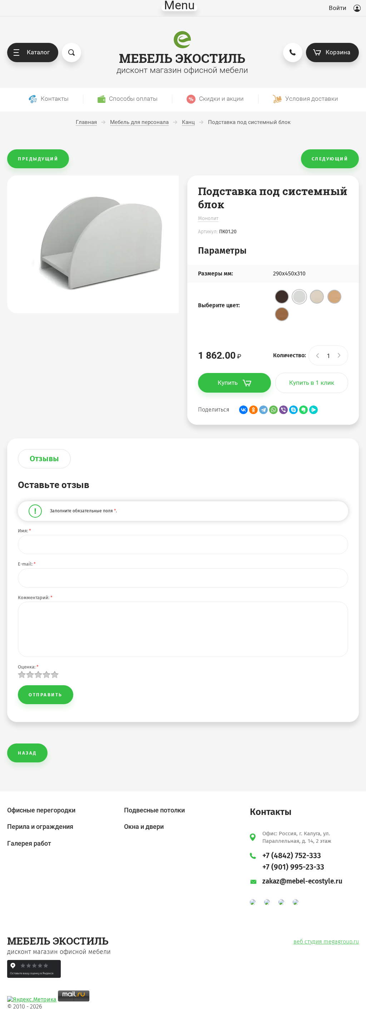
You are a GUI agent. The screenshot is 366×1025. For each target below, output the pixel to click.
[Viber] (283, 409)
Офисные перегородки (41, 810)
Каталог (38, 52)
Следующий (330, 158)
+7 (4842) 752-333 (291, 855)
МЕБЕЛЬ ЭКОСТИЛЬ (182, 58)
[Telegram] (263, 409)
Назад (27, 753)
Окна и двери (144, 826)
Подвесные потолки (154, 810)
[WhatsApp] (273, 409)
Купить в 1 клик (311, 382)
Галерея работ (29, 843)
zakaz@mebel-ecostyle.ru (302, 881)
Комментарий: (35, 597)
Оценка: (28, 667)
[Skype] (293, 409)
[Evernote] (303, 409)
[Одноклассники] (253, 409)
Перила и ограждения (40, 826)
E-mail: (27, 564)
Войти (337, 7)
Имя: (24, 530)
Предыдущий (38, 158)
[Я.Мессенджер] (313, 409)
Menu (179, 8)
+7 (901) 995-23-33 (293, 867)
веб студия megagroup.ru (326, 941)
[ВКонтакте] (243, 409)
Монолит (208, 218)
